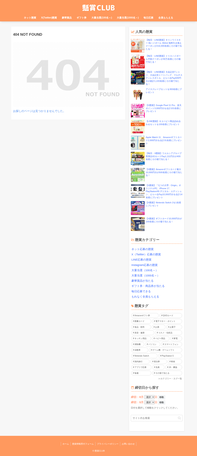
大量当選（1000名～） (145, 275)
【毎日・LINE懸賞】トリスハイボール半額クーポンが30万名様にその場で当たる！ (163, 59)
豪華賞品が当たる (142, 280)
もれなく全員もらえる (145, 296)
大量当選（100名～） (144, 270)
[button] (179, 418)
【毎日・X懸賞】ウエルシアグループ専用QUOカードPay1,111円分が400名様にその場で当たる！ (164, 156)
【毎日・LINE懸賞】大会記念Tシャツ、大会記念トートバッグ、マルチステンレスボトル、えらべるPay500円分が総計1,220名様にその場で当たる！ (164, 78)
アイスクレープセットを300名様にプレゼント (164, 90)
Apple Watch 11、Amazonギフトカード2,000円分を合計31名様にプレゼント (164, 140)
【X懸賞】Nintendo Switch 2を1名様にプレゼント (163, 204)
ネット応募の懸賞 (142, 249)
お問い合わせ (128, 444)
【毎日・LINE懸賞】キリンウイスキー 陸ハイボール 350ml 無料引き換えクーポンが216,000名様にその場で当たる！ (164, 44)
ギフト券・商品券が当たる (148, 286)
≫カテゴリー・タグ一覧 (170, 378)
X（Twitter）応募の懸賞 (146, 254)
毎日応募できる (141, 291)
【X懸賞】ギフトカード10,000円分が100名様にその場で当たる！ (164, 220)
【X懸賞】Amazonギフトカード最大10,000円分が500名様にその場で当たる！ (164, 172)
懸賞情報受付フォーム (83, 444)
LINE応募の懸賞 (141, 259)
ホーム (65, 444)
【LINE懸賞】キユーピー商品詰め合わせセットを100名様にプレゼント (163, 123)
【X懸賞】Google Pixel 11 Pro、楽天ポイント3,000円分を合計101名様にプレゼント (163, 108)
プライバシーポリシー (108, 444)
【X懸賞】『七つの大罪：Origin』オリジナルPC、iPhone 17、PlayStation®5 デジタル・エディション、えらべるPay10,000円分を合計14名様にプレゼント (164, 191)
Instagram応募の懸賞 (144, 265)
